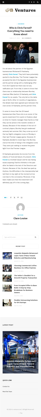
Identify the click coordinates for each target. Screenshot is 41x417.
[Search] (37, 2)
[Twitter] (14, 197)
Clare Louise (20, 218)
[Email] (21, 197)
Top (21, 413)
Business (21, 24)
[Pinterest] (18, 197)
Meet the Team (7, 391)
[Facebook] (10, 197)
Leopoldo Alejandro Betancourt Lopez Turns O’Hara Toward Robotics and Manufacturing (26, 255)
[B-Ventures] (20, 10)
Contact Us (6, 386)
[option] (20, 352)
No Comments (26, 38)
